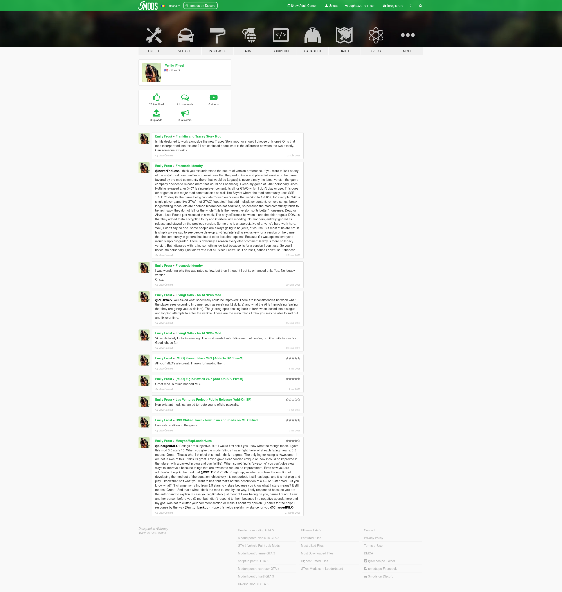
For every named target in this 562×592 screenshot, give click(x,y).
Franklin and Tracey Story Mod (199, 136)
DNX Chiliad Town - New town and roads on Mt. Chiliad (217, 420)
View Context (166, 155)
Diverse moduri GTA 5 (253, 584)
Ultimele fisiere (311, 530)
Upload (333, 5)
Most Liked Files (312, 545)
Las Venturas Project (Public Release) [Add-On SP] (213, 399)
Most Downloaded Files (317, 553)
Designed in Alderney (153, 528)
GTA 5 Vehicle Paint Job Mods (259, 545)
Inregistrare (394, 5)
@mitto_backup (197, 507)
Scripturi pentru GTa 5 (253, 561)
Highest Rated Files (314, 561)
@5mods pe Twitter (381, 561)
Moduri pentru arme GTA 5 (256, 553)
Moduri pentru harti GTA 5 (256, 576)
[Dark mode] (411, 5)
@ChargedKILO (166, 446)
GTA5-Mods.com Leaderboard (322, 568)
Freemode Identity (189, 165)
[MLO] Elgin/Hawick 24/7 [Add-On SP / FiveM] (209, 379)
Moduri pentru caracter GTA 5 (258, 568)
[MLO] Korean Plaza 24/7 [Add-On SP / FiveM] (209, 358)
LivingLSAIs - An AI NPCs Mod (198, 295)
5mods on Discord (380, 576)
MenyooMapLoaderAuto (194, 440)
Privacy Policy (373, 538)
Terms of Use (373, 545)
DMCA (368, 553)
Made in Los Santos (152, 533)
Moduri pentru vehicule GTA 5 (258, 538)
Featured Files (311, 538)
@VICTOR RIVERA (214, 472)
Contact (369, 530)
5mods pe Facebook (382, 568)
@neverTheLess (167, 170)
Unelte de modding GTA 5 (256, 530)
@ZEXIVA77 (164, 300)
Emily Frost (174, 65)
